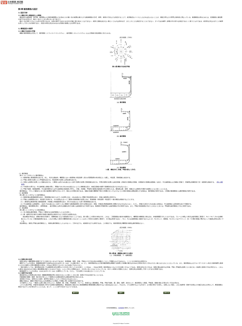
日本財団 (121, 308)
